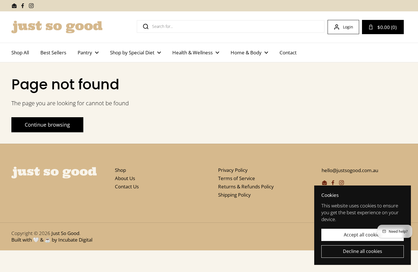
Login (348, 27)
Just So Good (65, 233)
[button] (383, 27)
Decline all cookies (362, 251)
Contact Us (127, 186)
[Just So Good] (56, 27)
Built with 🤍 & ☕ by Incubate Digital (51, 239)
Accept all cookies (363, 235)
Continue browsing (47, 124)
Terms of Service (236, 178)
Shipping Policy (234, 194)
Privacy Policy (233, 170)
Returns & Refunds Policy (246, 186)
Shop (120, 170)
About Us (125, 178)
